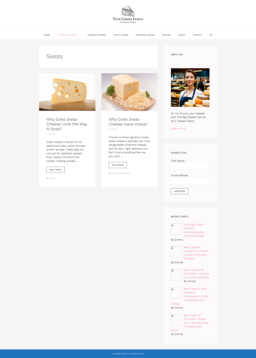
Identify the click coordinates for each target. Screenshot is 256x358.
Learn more (178, 128)
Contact (198, 35)
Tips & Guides (120, 35)
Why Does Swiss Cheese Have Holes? (128, 121)
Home (47, 35)
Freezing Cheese (145, 35)
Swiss (52, 178)
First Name (177, 160)
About (181, 35)
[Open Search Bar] (211, 34)
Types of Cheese (67, 35)
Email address (179, 175)
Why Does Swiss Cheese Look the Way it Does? (67, 124)
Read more (55, 170)
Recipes (166, 35)
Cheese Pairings (97, 35)
